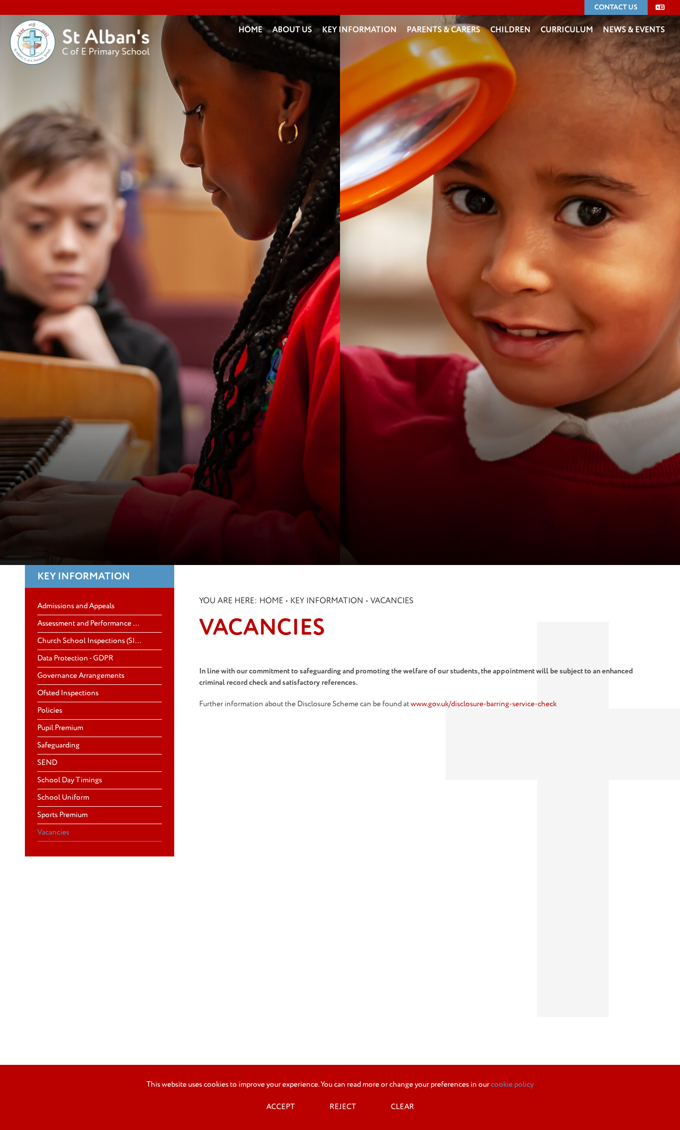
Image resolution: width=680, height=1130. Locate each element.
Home (271, 601)
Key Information (83, 576)
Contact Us (616, 7)
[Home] (80, 27)
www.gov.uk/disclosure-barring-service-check (484, 704)
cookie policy (512, 1084)
